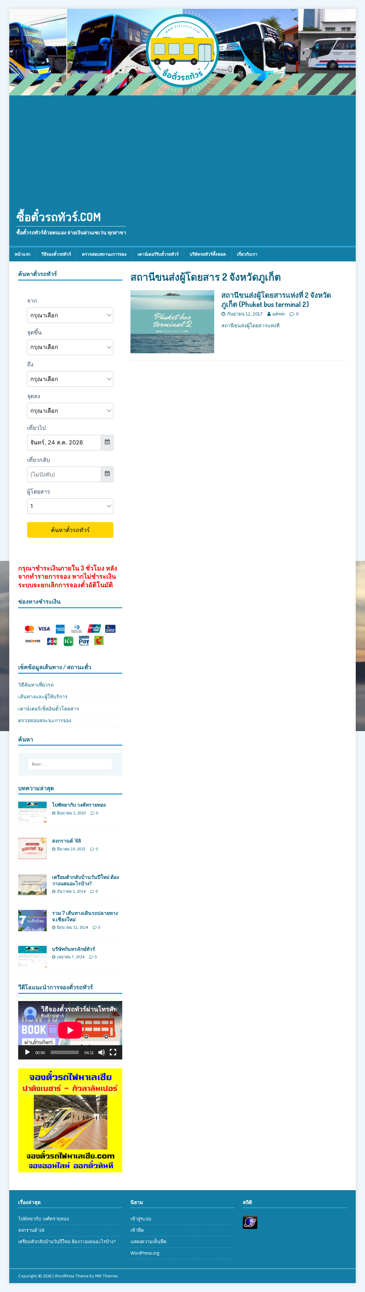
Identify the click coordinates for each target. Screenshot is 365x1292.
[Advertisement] (182, 149)
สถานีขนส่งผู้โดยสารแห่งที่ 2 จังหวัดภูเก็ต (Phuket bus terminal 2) (276, 299)
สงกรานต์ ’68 (66, 841)
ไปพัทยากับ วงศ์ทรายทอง (79, 805)
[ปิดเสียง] (101, 1052)
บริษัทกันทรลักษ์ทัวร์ (73, 949)
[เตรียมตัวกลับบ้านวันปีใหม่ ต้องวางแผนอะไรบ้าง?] (32, 891)
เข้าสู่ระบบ (140, 1218)
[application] (70, 1030)
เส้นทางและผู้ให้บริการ (43, 696)
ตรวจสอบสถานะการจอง (104, 254)
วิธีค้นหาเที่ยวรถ (35, 685)
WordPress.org (145, 1253)
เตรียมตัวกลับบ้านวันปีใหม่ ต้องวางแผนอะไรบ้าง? (85, 880)
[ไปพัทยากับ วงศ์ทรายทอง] (32, 819)
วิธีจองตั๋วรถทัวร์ (56, 254)
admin (278, 314)
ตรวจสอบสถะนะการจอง (44, 720)
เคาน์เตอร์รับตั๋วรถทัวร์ (158, 254)
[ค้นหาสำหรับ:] (70, 764)
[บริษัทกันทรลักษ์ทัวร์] (32, 963)
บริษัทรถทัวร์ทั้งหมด (208, 254)
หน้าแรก (22, 254)
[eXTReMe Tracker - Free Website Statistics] (250, 1225)
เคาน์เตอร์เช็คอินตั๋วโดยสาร (48, 709)
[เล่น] (27, 1052)
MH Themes (106, 1275)
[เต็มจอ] (113, 1052)
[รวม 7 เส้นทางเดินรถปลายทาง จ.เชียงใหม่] (32, 927)
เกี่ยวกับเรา (247, 254)
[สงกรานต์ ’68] (32, 855)
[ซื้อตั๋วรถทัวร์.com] (182, 91)
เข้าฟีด (137, 1230)
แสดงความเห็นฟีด (148, 1241)
